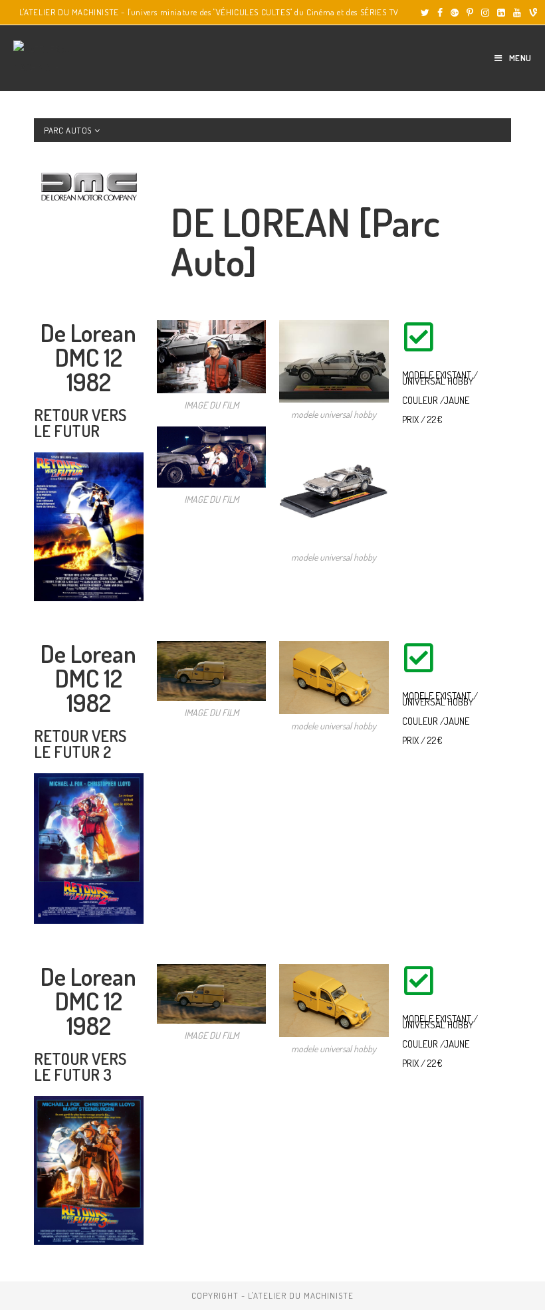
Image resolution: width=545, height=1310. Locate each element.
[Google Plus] (455, 12)
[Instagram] (485, 12)
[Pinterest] (470, 12)
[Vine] (531, 12)
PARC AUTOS (69, 130)
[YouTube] (517, 12)
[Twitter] (425, 12)
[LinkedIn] (501, 12)
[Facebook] (440, 12)
